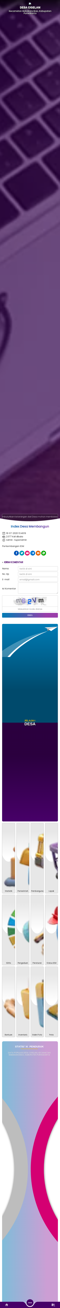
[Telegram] (32, 553)
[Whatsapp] (43, 553)
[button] (23, 858)
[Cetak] (38, 553)
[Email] (27, 553)
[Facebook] (16, 553)
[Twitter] (22, 553)
